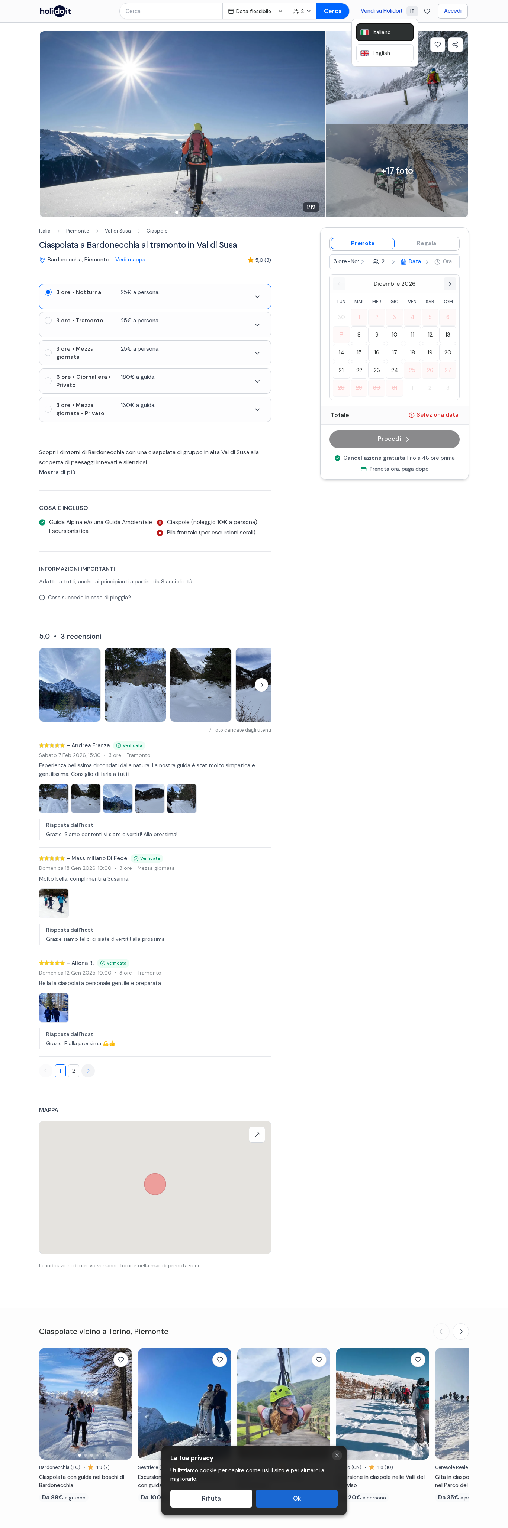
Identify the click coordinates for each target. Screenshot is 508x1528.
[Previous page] (45, 1070)
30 (341, 317)
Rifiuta (211, 1498)
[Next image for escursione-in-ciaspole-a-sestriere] (222, 1404)
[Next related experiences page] (461, 1331)
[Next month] (450, 283)
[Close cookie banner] (337, 1455)
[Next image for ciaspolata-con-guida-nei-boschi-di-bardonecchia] (123, 1404)
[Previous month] (339, 283)
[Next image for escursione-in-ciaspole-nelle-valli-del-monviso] (420, 1404)
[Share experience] (455, 44)
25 (412, 370)
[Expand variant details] (257, 297)
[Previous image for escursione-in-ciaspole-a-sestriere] (147, 1404)
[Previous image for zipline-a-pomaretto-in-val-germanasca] (246, 1404)
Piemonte (77, 231)
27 (448, 370)
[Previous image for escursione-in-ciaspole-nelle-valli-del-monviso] (345, 1404)
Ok (297, 1498)
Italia (45, 231)
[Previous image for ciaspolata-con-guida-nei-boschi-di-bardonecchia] (48, 1404)
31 (394, 387)
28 (341, 387)
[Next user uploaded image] (261, 685)
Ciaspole (157, 231)
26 (430, 370)
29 (359, 387)
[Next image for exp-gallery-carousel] (316, 124)
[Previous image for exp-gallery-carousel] (49, 124)
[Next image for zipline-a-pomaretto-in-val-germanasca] (321, 1404)
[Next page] (88, 1070)
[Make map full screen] (257, 1135)
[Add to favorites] (437, 44)
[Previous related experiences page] (441, 1331)
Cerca (333, 11)
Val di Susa (118, 231)
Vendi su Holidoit (382, 10)
